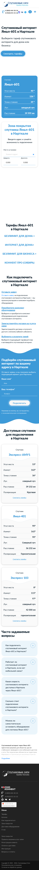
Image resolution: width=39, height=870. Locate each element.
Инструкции (6, 849)
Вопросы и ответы (8, 852)
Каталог (5, 817)
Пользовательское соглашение (12, 865)
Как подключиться (8, 820)
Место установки (10, 150)
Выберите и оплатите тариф (15, 337)
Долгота (24, 158)
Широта (7, 158)
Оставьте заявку (9, 292)
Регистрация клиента (9, 842)
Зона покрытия (7, 823)
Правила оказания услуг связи (13, 839)
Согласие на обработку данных (12, 867)
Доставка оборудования (10, 826)
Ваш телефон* (8, 389)
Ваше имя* (7, 379)
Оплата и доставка (8, 845)
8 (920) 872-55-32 (11, 13)
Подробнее (6, 758)
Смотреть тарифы (19, 498)
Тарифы (4, 814)
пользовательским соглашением (14, 413)
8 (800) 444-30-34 (11, 10)
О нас (4, 830)
